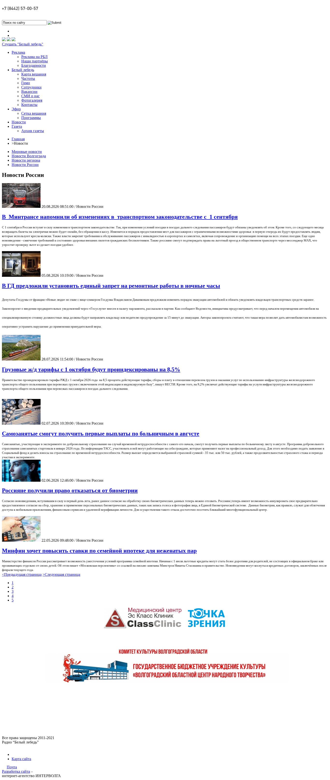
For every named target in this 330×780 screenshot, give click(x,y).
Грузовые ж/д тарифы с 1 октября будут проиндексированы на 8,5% (91, 369)
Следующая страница (61, 574)
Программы (31, 118)
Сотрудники (31, 87)
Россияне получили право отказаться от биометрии (70, 490)
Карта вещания (33, 74)
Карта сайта (21, 759)
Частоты (28, 78)
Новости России (25, 165)
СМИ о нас (30, 96)
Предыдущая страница (22, 574)
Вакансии (29, 92)
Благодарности (33, 65)
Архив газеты (32, 131)
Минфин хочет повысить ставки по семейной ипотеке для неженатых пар (99, 551)
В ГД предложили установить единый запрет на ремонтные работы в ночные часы (111, 286)
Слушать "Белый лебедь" (22, 44)
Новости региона (26, 160)
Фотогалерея (31, 100)
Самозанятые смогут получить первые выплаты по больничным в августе (100, 433)
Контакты (29, 105)
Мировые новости (27, 152)
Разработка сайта (16, 771)
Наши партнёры (34, 61)
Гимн (25, 83)
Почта (12, 767)
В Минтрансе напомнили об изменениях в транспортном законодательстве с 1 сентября (120, 217)
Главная (18, 139)
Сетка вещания (33, 113)
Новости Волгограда (29, 156)
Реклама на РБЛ (34, 57)
